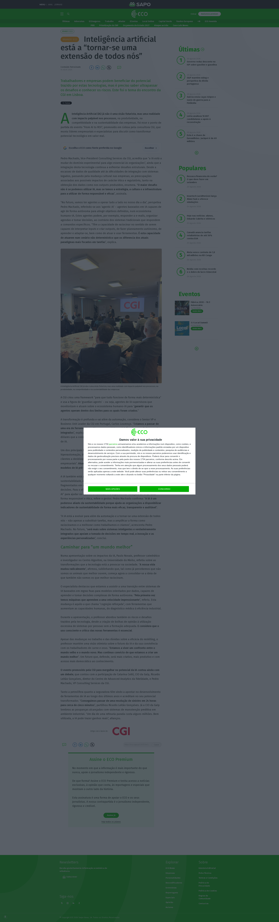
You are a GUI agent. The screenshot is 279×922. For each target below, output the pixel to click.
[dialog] (139, 461)
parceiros (113, 444)
